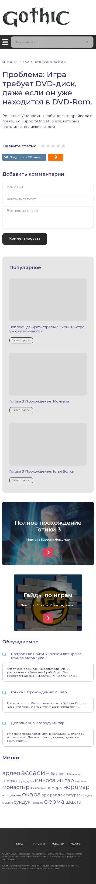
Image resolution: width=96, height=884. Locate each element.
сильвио (7, 802)
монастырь (17, 787)
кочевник (81, 781)
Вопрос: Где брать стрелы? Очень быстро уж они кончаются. (46, 329)
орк (45, 795)
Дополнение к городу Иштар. (38, 723)
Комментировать (24, 238)
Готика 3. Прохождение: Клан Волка (41, 471)
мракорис (39, 788)
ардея (11, 773)
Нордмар (58, 843)
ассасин (35, 773)
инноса (45, 780)
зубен (30, 781)
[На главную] (36, 15)
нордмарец (11, 795)
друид (22, 781)
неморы (54, 787)
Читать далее (21, 340)
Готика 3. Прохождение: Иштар (39, 692)
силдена (87, 795)
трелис (37, 802)
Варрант (21, 843)
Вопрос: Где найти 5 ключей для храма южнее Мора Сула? (46, 656)
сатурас (73, 795)
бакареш (59, 774)
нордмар (76, 787)
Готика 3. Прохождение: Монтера (39, 401)
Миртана (39, 843)
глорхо (9, 780)
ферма (54, 801)
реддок (57, 795)
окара (31, 794)
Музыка (76, 843)
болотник (75, 774)
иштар (65, 780)
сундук (22, 802)
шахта (73, 801)
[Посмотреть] (48, 552)
